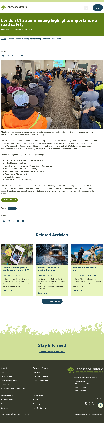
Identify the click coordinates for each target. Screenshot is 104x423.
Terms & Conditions (21, 414)
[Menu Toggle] (90, 8)
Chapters (4, 372)
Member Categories (8, 404)
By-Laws (4, 408)
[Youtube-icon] (97, 403)
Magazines (37, 400)
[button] (86, 8)
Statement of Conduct (9, 380)
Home (3, 39)
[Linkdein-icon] (93, 403)
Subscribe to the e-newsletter (52, 352)
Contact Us (5, 384)
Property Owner (41, 368)
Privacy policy (6, 414)
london (12, 208)
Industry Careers (39, 408)
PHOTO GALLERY (9, 200)
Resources (38, 395)
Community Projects (41, 380)
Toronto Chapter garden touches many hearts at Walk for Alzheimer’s (17, 268)
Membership (7, 395)
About (4, 368)
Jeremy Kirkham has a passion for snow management (48, 268)
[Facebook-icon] (89, 403)
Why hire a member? (41, 376)
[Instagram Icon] (86, 403)
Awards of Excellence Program (13, 389)
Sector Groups (6, 376)
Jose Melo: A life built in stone (84, 268)
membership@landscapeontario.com (88, 377)
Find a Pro (37, 372)
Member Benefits (7, 400)
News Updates (38, 404)
